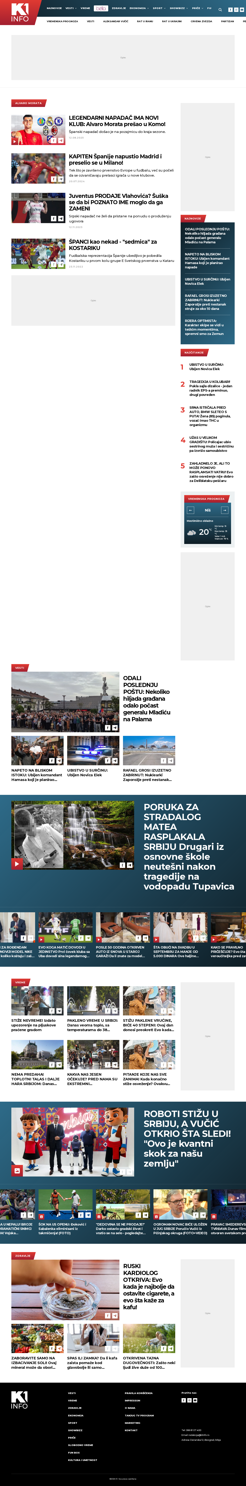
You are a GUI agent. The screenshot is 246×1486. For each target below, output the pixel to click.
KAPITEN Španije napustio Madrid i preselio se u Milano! (115, 159)
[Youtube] (242, 10)
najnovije (54, 8)
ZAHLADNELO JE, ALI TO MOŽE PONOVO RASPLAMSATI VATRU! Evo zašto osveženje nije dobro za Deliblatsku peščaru (211, 472)
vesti (90, 21)
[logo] (37, 1430)
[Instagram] (236, 10)
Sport (158, 8)
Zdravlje (119, 8)
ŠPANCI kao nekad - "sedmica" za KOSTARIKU (113, 245)
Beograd (207, 510)
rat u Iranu (145, 21)
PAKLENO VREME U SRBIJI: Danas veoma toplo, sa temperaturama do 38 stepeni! (92, 1025)
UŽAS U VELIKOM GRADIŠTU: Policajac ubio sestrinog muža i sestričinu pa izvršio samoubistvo (211, 444)
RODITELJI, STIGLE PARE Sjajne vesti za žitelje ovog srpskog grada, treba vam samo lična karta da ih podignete (178, 951)
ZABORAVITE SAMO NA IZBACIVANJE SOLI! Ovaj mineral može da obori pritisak (33, 1363)
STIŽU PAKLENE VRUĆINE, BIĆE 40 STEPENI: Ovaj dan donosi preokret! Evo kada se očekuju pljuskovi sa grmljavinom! (148, 1025)
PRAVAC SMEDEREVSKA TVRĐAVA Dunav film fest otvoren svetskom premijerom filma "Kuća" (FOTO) (64, 1228)
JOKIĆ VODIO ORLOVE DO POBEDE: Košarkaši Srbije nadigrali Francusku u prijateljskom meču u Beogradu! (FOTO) (179, 1228)
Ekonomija (138, 8)
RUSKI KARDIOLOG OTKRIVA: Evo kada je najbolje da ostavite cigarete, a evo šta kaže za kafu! (148, 1287)
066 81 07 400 (194, 1430)
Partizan (227, 21)
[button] (190, 510)
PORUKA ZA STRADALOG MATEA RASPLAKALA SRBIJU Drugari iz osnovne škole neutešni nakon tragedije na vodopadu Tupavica (189, 846)
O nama (130, 1407)
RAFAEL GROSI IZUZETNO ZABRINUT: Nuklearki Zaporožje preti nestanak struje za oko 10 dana (206, 302)
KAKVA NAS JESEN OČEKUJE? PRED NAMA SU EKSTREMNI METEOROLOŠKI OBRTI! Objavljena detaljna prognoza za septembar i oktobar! (92, 1079)
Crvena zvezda (201, 21)
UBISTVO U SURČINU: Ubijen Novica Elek (207, 281)
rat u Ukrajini (172, 21)
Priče (196, 8)
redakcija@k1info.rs (199, 1435)
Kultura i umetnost (82, 1460)
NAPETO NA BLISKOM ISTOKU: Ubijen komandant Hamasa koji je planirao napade (207, 260)
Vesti (70, 8)
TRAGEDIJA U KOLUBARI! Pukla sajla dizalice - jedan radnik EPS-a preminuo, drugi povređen (210, 388)
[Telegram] (61, 140)
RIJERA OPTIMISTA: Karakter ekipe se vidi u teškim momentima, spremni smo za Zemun (204, 327)
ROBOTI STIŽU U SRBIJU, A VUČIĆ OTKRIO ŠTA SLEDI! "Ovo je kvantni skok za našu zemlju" (187, 1138)
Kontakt (131, 1430)
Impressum (132, 1400)
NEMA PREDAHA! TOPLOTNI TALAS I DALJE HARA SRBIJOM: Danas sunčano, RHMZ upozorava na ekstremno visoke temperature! (36, 1079)
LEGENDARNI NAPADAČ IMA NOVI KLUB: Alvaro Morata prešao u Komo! (117, 121)
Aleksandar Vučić (115, 21)
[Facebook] (230, 10)
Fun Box (74, 1452)
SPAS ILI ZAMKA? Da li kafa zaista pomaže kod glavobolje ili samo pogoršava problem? (92, 1363)
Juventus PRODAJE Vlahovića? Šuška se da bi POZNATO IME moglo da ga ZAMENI (118, 202)
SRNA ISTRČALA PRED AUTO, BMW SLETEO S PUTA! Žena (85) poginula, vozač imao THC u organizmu (210, 416)
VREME (85, 8)
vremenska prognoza (62, 21)
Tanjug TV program (139, 1415)
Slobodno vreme (80, 1445)
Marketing (132, 1422)
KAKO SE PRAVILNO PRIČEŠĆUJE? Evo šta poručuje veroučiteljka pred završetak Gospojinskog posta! (121, 951)
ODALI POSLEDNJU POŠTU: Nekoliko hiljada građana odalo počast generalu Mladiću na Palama (207, 235)
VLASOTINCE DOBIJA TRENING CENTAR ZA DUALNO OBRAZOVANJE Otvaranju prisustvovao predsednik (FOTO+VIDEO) (121, 1228)
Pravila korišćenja (139, 1393)
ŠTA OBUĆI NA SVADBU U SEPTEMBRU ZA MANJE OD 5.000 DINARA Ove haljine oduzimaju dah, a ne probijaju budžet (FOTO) (63, 951)
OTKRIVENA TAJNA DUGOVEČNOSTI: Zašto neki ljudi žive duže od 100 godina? (149, 1363)
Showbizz (177, 8)
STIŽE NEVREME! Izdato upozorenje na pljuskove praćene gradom (33, 1025)
